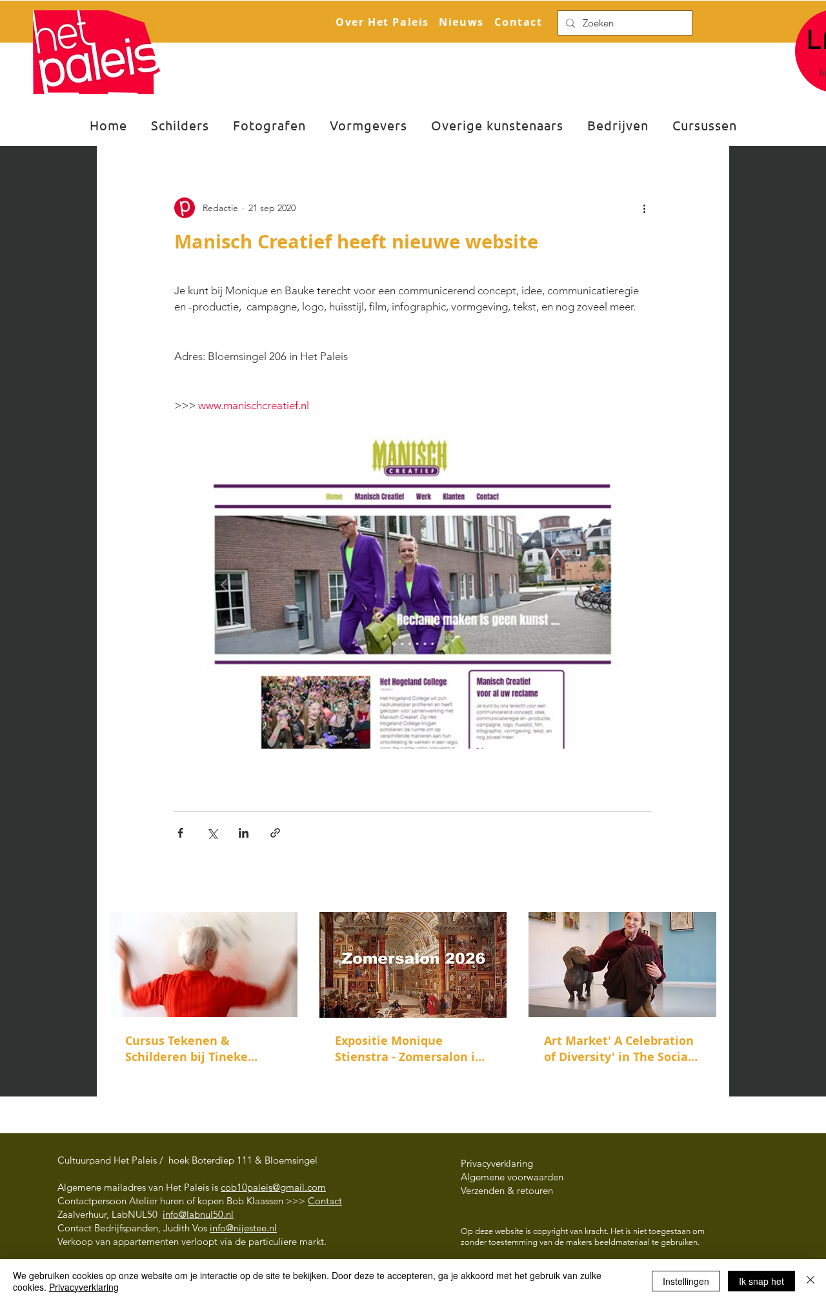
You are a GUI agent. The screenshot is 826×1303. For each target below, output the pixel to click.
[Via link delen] (275, 833)
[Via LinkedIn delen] (243, 833)
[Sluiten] (810, 1281)
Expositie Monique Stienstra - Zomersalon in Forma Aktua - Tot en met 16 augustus (409, 1049)
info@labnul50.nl (198, 1214)
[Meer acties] (644, 208)
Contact (325, 1201)
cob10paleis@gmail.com (273, 1187)
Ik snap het (761, 1281)
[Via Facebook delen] (180, 833)
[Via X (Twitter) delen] (212, 833)
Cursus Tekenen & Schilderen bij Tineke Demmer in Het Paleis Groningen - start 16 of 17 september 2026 (198, 1049)
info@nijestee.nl (243, 1228)
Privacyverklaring (84, 1286)
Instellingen (686, 1281)
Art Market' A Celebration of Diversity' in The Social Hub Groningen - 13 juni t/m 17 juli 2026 (619, 1049)
